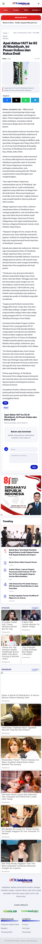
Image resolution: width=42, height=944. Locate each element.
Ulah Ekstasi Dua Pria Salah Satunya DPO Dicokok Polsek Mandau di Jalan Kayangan (23, 586)
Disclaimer (26, 932)
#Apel (6, 408)
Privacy (25, 924)
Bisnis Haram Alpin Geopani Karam (23, 562)
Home (6, 10)
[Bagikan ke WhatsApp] (25, 100)
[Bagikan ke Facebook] (7, 100)
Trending (16, 10)
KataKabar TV (36, 10)
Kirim (34, 467)
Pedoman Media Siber (10, 924)
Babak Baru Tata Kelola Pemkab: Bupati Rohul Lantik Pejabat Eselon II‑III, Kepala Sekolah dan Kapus (24, 552)
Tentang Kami (6, 932)
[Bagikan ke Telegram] (35, 100)
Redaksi (4, 928)
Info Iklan (26, 928)
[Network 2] (30, 911)
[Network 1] (10, 911)
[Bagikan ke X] (16, 100)
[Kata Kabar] (21, 4)
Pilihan (26, 10)
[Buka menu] (3, 3)
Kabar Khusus (5, 37)
